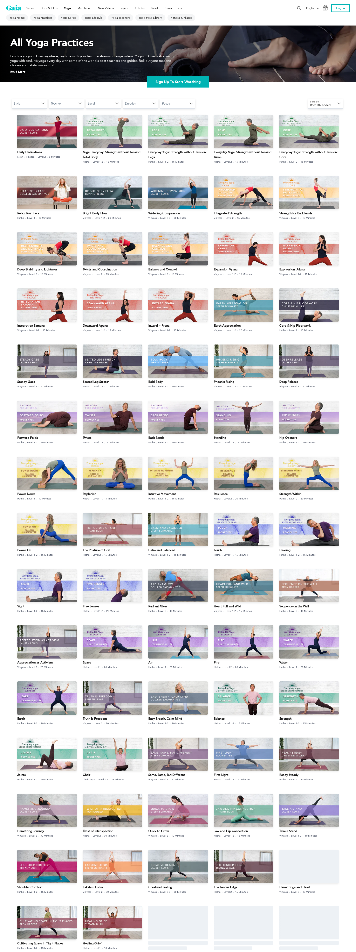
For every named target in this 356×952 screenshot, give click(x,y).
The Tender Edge (225, 887)
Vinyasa (30, 156)
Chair (86, 775)
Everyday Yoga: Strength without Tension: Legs (177, 154)
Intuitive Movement (162, 494)
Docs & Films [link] (49, 8)
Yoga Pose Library (150, 18)
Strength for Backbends (295, 213)
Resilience (221, 494)
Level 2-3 (165, 217)
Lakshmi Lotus (93, 887)
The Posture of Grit (96, 550)
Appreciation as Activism (35, 662)
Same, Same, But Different (166, 775)
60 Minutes (180, 217)
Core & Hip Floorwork (295, 325)
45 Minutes (176, 610)
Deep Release (288, 382)
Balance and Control (162, 269)
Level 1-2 (98, 161)
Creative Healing (160, 887)
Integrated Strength (228, 213)
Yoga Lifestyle (94, 18)
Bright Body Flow (95, 213)
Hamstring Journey (30, 831)
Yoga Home (17, 18)
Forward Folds (27, 438)
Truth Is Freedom (95, 718)
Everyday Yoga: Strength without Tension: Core (308, 154)
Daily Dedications (29, 152)
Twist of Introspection (98, 831)
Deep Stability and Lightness (37, 269)
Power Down (26, 494)
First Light (221, 775)
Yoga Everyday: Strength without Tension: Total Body (112, 154)
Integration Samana (31, 325)
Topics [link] (124, 8)
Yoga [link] (67, 8)
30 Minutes (178, 386)
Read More (18, 72)
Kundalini (153, 948)
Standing (220, 438)
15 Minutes (112, 161)
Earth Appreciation (227, 325)
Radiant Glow (157, 606)
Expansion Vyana (226, 269)
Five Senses (91, 606)
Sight (21, 606)
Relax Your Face (28, 213)
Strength (285, 718)
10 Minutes (45, 217)
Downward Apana (95, 325)
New (20, 156)
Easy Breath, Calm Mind (165, 718)
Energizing (286, 943)
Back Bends (156, 438)
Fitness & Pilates (181, 18)
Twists (87, 438)
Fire (216, 662)
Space (87, 662)
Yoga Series (68, 18)
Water (283, 662)
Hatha (86, 161)
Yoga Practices (42, 18)
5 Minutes (54, 156)
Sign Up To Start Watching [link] (178, 81)
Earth (21, 718)
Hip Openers (288, 438)
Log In (340, 8)
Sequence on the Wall (294, 606)
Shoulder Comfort (30, 887)
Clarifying (155, 943)
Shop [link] (168, 8)
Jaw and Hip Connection (231, 831)
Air (150, 662)
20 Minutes (114, 217)
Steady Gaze (26, 382)
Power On (24, 550)
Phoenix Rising (224, 382)
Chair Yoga (89, 779)
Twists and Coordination (100, 269)
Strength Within (290, 494)
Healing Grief (92, 943)
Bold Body (155, 382)
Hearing (284, 550)
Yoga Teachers (120, 18)
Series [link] (30, 8)
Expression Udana (292, 269)
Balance (219, 718)
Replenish (89, 494)
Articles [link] (139, 8)
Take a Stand (288, 831)
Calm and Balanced (161, 550)
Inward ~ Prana (159, 325)
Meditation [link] (84, 8)
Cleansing (221, 943)
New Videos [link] (106, 8)
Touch (218, 550)
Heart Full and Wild (227, 606)
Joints (21, 775)
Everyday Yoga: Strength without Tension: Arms (243, 154)
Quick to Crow (158, 831)
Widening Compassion (164, 213)
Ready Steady (289, 775)
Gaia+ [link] (154, 8)
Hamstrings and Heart (294, 887)
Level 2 (42, 156)
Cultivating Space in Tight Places (40, 943)
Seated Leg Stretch (96, 382)
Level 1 (31, 217)
